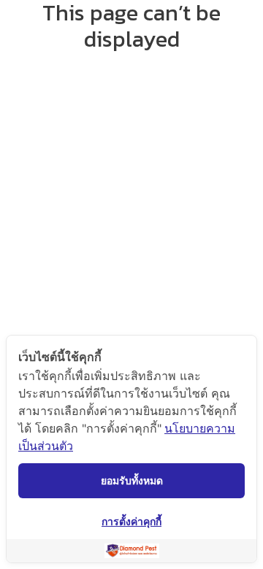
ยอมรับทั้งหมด (132, 480)
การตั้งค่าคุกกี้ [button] (131, 521)
